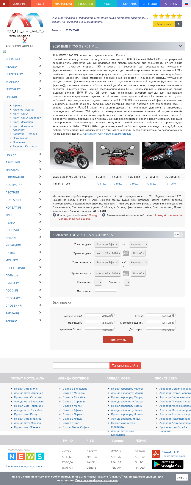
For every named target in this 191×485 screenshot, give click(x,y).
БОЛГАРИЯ (69, 467)
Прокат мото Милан (26, 388)
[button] (20, 3)
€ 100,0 (171, 183)
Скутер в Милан (72, 405)
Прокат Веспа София (76, 427)
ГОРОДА (67, 462)
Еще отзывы (163, 24)
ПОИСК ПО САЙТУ (127, 365)
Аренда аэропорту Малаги (127, 393)
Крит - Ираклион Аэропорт (23, 127)
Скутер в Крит (71, 423)
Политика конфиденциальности (25, 466)
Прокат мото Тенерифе (28, 405)
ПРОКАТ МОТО (96, 451)
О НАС (139, 462)
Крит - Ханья (20, 113)
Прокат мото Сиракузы (28, 397)
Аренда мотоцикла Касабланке (122, 432)
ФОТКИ (66, 451)
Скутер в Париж (72, 414)
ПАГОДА (140, 467)
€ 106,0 (117, 183)
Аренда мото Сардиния (28, 393)
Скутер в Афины (73, 410)
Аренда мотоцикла (107, 133)
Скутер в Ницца (72, 418)
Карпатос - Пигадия (25, 134)
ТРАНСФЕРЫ (119, 462)
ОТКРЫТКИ (69, 457)
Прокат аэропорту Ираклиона (129, 414)
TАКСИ (91, 462)
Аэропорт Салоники (25, 146)
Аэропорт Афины (23, 109)
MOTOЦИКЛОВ (120, 451)
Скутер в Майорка (74, 393)
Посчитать (118, 339)
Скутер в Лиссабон (74, 397)
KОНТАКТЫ (142, 457)
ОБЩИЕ (91, 467)
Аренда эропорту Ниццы (126, 418)
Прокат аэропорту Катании (127, 405)
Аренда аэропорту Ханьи (126, 410)
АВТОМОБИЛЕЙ (121, 457)
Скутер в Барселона (75, 388)
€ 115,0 (101, 183)
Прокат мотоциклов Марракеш (123, 424)
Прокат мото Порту (25, 414)
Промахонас (20, 138)
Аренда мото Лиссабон (28, 410)
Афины (17, 105)
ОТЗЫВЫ (140, 451)
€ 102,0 (133, 183)
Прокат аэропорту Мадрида (128, 397)
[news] (26, 454)
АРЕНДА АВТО (95, 457)
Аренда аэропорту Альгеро (127, 401)
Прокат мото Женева (27, 427)
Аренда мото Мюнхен (27, 423)
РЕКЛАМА (117, 467)
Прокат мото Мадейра (27, 418)
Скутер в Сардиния (74, 401)
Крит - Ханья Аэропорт (27, 117)
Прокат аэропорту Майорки (128, 388)
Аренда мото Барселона (29, 401)
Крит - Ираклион (23, 122)
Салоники (19, 142)
